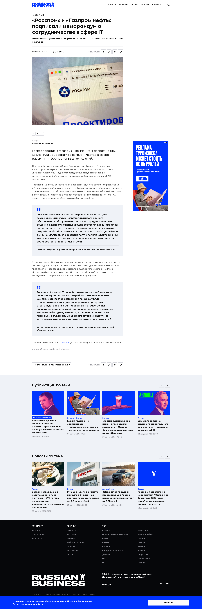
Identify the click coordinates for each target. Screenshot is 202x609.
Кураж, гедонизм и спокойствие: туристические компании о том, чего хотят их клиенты (83, 425)
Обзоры (145, 5)
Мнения (134, 5)
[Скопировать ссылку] (120, 51)
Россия (40, 134)
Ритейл (141, 546)
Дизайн (106, 554)
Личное (141, 542)
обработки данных (83, 601)
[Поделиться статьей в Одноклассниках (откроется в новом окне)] (114, 51)
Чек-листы (72, 551)
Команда (36, 530)
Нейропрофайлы (75, 542)
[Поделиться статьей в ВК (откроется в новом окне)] (109, 51)
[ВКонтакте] (167, 583)
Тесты (70, 554)
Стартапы (142, 554)
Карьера (106, 546)
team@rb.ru (108, 584)
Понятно (168, 603)
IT (43, 15)
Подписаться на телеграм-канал (51, 365)
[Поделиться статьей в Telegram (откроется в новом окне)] (103, 51)
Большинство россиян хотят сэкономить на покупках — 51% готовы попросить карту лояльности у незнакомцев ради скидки (48, 499)
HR (103, 559)
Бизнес (105, 542)
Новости (112, 5)
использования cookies (59, 601)
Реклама (106, 530)
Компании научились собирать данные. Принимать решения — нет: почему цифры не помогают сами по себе (48, 426)
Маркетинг (143, 530)
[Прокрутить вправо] (167, 385)
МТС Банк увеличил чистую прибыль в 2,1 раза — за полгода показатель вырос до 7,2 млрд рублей (83, 496)
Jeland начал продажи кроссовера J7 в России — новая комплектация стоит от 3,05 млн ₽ (118, 496)
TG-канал (65, 343)
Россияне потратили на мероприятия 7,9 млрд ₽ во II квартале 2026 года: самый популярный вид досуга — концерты (153, 498)
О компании (38, 534)
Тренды (141, 563)
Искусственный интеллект (116, 534)
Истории (123, 5)
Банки (105, 538)
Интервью (156, 5)
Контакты (37, 538)
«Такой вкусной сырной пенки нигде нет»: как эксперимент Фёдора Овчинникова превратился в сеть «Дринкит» (117, 427)
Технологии (143, 559)
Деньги (141, 538)
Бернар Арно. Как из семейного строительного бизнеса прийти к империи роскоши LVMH (153, 425)
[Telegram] (161, 583)
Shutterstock (64, 349)
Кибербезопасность (112, 551)
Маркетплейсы (145, 534)
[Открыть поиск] (168, 4)
